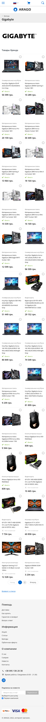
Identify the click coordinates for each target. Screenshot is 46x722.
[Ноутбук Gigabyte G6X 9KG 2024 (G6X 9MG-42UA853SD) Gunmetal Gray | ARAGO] (11, 283)
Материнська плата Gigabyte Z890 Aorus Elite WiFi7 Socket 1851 (34, 214)
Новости (5, 661)
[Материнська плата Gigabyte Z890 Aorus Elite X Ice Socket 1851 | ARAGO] (34, 152)
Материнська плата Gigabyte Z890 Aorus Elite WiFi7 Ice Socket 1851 (11, 214)
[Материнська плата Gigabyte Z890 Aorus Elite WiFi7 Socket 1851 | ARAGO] (34, 195)
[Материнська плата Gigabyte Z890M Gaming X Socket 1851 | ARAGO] (34, 66)
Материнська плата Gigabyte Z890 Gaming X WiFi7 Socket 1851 (10, 171)
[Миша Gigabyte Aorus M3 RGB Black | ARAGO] (34, 419)
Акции (4, 632)
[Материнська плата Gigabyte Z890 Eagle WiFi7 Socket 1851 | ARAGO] (11, 238)
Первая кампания (10, 698)
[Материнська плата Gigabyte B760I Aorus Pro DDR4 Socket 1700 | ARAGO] (11, 374)
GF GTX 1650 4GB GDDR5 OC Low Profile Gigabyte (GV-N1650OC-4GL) (33, 481)
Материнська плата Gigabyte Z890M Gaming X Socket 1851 (34, 85)
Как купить (6, 613)
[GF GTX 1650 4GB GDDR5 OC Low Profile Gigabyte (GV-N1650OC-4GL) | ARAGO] (34, 462)
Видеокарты (29, 298)
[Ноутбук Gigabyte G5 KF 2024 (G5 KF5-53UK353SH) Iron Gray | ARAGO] (11, 66)
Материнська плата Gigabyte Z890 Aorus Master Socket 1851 (32, 128)
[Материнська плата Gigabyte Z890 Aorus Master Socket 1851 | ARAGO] (34, 109)
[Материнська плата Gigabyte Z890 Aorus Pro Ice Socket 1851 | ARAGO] (11, 109)
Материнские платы (32, 80)
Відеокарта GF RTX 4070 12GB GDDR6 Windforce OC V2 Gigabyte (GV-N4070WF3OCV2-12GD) (34, 304)
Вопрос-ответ (7, 620)
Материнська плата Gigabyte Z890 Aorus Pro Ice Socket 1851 (10, 128)
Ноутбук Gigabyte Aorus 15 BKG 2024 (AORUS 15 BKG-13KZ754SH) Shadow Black (34, 394)
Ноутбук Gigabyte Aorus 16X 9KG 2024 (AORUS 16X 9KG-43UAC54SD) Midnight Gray (34, 349)
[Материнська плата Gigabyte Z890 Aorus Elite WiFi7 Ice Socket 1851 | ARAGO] (11, 195)
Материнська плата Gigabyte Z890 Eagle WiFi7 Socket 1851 (11, 257)
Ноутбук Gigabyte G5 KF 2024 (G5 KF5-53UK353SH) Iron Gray (11, 85)
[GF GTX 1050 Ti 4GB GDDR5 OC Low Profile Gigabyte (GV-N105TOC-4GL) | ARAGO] (11, 505)
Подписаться (32, 693)
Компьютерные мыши (33, 434)
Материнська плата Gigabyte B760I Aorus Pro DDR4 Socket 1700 (11, 393)
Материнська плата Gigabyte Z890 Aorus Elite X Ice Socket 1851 (34, 171)
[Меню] (6, 3)
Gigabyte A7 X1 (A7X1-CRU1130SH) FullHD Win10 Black (34, 524)
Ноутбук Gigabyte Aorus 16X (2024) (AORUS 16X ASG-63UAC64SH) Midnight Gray (34, 258)
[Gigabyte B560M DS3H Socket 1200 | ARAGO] (34, 548)
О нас (4, 654)
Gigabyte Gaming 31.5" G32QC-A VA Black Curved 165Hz (11, 567)
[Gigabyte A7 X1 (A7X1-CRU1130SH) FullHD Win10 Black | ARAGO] (34, 505)
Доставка (5, 610)
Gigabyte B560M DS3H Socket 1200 (33, 566)
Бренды (7, 16)
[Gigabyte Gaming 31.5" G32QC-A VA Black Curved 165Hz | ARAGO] (11, 548)
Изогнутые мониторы (10, 563)
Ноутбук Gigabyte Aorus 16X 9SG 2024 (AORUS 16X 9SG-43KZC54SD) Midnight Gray (11, 349)
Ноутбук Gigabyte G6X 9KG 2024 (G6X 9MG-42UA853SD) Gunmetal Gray (11, 304)
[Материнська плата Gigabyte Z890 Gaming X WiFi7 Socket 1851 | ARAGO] (11, 152)
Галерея (5, 657)
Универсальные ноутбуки (11, 80)
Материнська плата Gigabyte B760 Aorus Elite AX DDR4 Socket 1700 (11, 438)
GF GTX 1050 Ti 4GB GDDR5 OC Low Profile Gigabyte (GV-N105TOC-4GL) (11, 524)
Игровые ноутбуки (32, 519)
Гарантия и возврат (10, 617)
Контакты (6, 665)
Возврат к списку (9, 591)
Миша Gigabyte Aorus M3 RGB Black (34, 437)
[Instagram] (4, 680)
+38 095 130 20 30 (14, 670)
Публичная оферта (9, 642)
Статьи (4, 635)
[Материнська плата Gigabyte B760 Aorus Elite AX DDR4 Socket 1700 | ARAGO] (11, 419)
